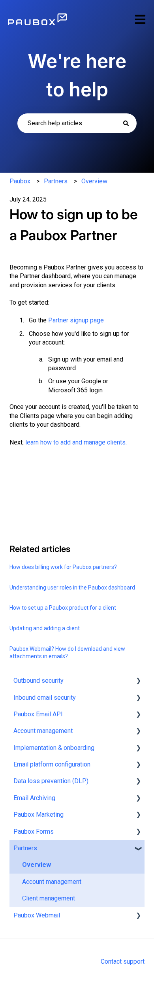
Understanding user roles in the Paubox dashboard (72, 587)
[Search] (125, 123)
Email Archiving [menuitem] (34, 798)
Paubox (19, 181)
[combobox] (77, 123)
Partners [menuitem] (25, 848)
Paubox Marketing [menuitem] (38, 814)
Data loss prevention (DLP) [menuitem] (50, 781)
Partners (56, 181)
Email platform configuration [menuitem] (51, 764)
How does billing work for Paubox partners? (63, 567)
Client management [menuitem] (48, 898)
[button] (138, 681)
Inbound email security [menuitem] (44, 697)
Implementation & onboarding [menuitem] (53, 747)
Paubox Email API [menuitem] (38, 714)
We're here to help (77, 75)
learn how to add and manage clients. (76, 442)
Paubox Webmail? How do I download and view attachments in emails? (67, 653)
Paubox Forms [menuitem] (33, 831)
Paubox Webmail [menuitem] (36, 915)
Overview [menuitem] (36, 864)
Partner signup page (76, 320)
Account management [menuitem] (43, 731)
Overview (94, 181)
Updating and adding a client (44, 628)
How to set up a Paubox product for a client (62, 608)
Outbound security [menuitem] (38, 680)
